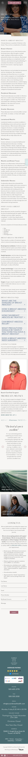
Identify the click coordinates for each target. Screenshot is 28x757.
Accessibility (18, 740)
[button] (3, 447)
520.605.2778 (14, 3)
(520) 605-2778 (15, 545)
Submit (14, 612)
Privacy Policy (18, 739)
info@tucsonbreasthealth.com (14, 704)
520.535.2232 (14, 696)
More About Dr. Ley (8, 415)
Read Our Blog (8, 514)
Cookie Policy (11, 740)
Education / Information (12, 17)
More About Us (7, 489)
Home (2, 17)
